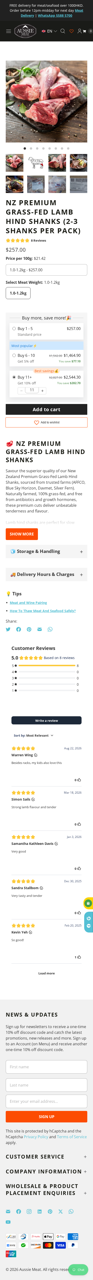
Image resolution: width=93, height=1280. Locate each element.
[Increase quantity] (42, 390)
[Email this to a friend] (39, 629)
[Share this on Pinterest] (29, 629)
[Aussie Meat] (25, 31)
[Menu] (8, 31)
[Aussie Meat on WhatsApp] (74, 1211)
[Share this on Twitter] (9, 629)
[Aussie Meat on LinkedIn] (42, 1211)
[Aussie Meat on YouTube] (11, 1222)
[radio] (46, 331)
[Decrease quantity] (21, 390)
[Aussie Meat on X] (63, 1211)
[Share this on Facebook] (18, 629)
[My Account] (80, 31)
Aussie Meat (30, 1269)
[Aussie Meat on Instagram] (32, 1211)
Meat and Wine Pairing (28, 602)
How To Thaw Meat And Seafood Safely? (43, 611)
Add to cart (47, 409)
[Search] (62, 31)
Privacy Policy (36, 1136)
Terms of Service (72, 1136)
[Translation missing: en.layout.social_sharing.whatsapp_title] (50, 629)
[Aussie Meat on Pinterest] (53, 1211)
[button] (49, 31)
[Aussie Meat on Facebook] (21, 1211)
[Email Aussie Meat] (11, 1211)
